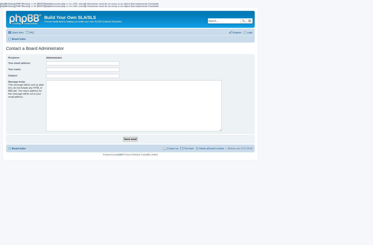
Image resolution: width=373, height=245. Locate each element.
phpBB (118, 154)
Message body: (16, 81)
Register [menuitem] (237, 32)
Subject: (13, 75)
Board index (19, 148)
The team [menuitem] (189, 148)
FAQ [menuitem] (31, 32)
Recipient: (14, 57)
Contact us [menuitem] (173, 148)
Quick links (18, 32)
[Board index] (25, 18)
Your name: (14, 69)
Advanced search (250, 20)
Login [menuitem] (250, 32)
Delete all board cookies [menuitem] (211, 148)
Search (243, 20)
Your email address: (19, 63)
